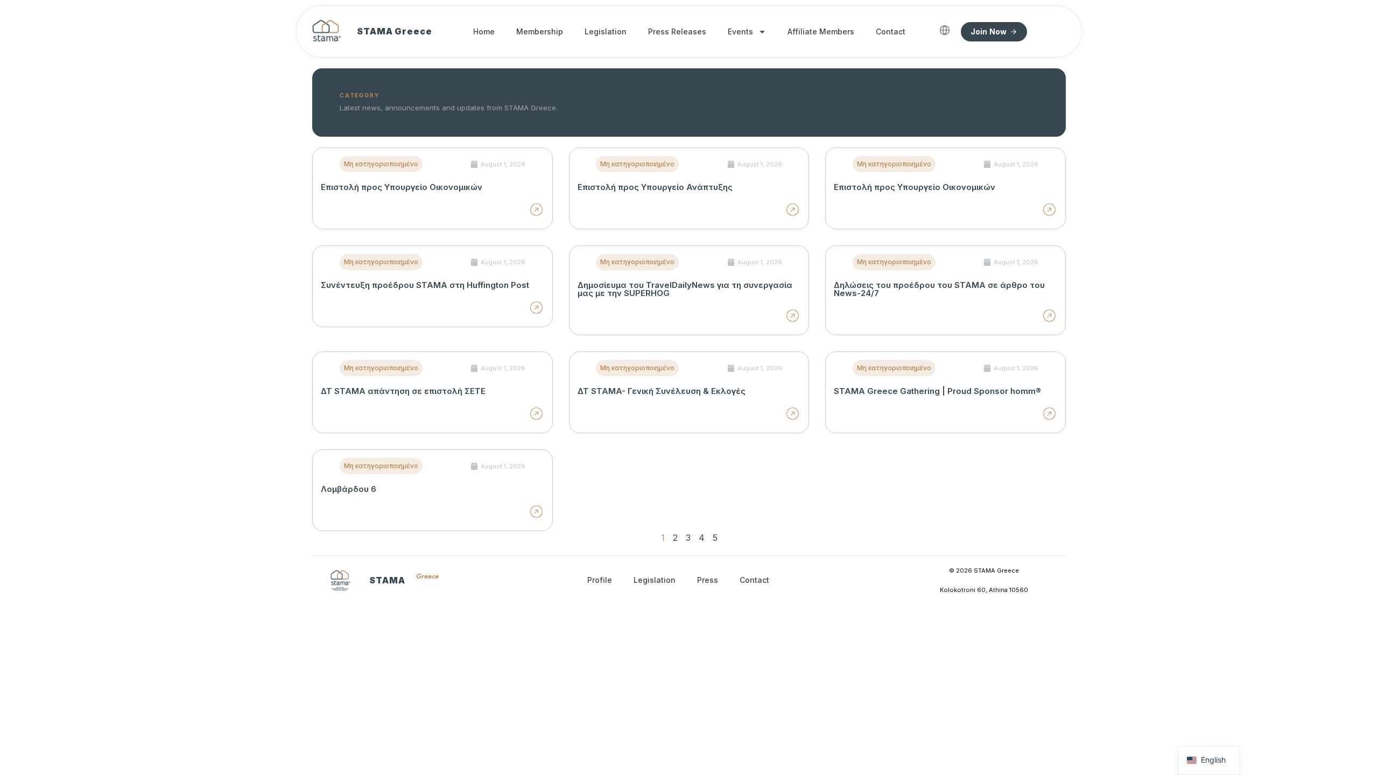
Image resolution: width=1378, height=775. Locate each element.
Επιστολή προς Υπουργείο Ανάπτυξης (655, 187)
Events (740, 31)
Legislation (606, 31)
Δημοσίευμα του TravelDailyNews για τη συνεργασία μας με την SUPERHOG (685, 289)
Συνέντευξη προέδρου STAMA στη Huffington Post (425, 285)
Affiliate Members (821, 31)
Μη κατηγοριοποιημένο (381, 164)
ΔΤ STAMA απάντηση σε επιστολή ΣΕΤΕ (403, 391)
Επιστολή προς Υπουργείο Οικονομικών (401, 187)
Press (707, 579)
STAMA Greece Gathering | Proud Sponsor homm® (937, 391)
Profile (599, 579)
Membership (539, 31)
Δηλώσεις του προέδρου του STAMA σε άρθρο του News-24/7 (939, 289)
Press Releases (677, 31)
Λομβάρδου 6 (348, 489)
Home (484, 31)
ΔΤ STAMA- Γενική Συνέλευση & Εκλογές (662, 391)
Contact (890, 31)
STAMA (387, 580)
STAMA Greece (394, 31)
